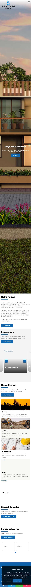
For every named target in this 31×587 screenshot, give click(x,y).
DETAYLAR (15, 155)
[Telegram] (11, 585)
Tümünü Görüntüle (8, 516)
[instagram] (27, 585)
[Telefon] (4, 585)
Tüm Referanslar (8, 537)
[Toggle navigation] (29, 2)
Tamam (17, 581)
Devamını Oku (6, 325)
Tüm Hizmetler (7, 395)
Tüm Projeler (7, 342)
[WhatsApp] (19, 585)
